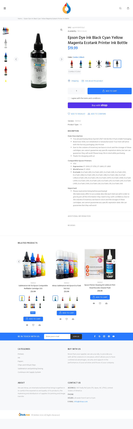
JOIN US (76, 336)
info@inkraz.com (81, 401)
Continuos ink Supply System (29, 372)
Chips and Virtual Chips (27, 365)
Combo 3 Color (74, 71)
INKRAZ (78, 121)
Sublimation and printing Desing (30, 368)
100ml (33, 312)
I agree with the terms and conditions (86, 98)
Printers (21, 354)
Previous (16, 59)
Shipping (74, 80)
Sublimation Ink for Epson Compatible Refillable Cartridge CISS (33, 287)
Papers (20, 361)
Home (20, 18)
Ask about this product (94, 80)
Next (61, 59)
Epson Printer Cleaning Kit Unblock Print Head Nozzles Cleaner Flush (100, 286)
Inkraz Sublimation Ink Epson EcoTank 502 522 (66, 287)
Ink (81, 124)
